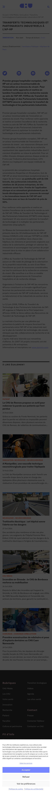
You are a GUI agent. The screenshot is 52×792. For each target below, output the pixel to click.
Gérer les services (26, 763)
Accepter (26, 770)
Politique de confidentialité (33, 789)
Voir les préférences (26, 784)
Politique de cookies (16, 789)
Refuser (26, 777)
